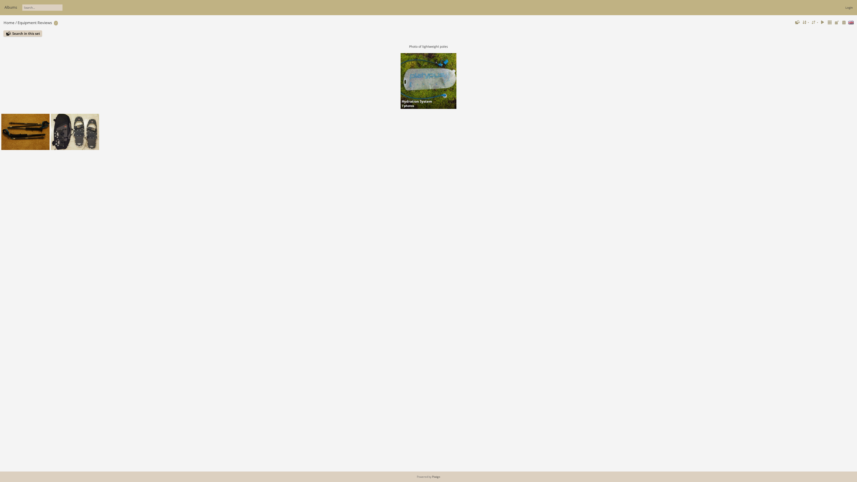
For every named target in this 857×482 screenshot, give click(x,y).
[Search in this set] (797, 22)
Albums (10, 7)
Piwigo (436, 477)
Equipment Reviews (35, 22)
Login (849, 8)
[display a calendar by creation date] (844, 22)
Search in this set (26, 33)
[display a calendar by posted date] (836, 22)
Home (9, 22)
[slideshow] (822, 22)
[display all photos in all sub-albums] (829, 22)
